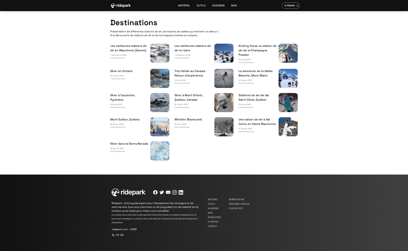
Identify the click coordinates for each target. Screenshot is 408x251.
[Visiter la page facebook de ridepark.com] (155, 192)
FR (117, 235)
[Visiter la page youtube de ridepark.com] (168, 192)
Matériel (184, 5)
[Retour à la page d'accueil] (120, 5)
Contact (212, 226)
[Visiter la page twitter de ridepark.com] (162, 192)
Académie (218, 5)
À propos (213, 221)
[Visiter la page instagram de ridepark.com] (174, 192)
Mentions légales (239, 203)
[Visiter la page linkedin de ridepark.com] (181, 192)
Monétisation (236, 199)
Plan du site (236, 208)
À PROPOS (289, 5)
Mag (234, 5)
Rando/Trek (214, 217)
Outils (201, 5)
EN (122, 235)
